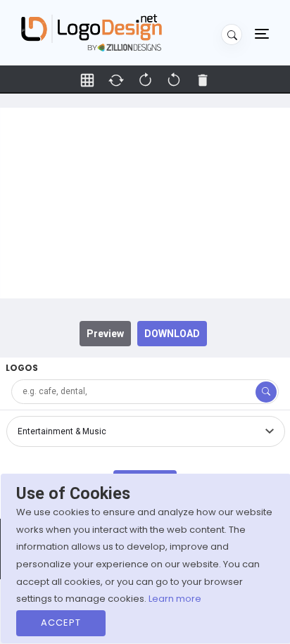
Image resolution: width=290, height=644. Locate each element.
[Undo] (145, 80)
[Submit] (266, 392)
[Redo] (173, 80)
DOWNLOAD (172, 333)
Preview (105, 333)
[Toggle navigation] (262, 33)
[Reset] (116, 80)
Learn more (175, 598)
